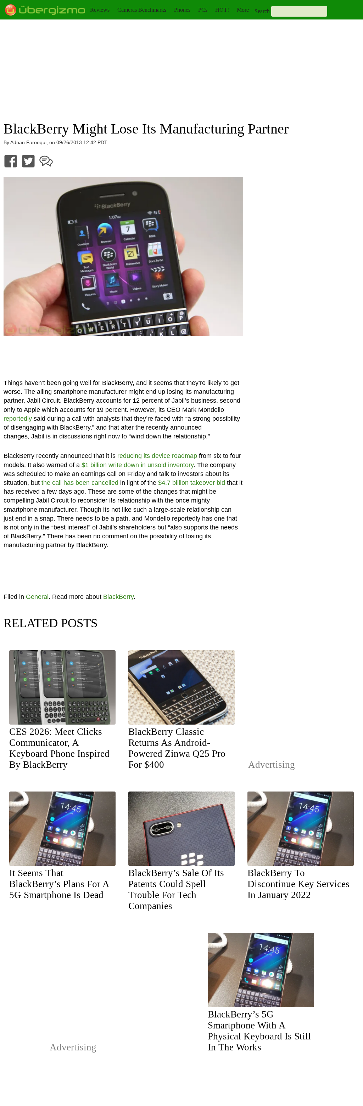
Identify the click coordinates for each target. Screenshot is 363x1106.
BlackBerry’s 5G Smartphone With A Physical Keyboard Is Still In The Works (259, 1031)
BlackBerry (118, 596)
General (37, 596)
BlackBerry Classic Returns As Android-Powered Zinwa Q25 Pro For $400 (176, 748)
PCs (202, 10)
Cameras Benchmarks (141, 10)
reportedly (18, 418)
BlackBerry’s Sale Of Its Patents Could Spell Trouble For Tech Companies (176, 889)
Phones (182, 10)
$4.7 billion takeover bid (191, 482)
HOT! (222, 10)
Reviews (100, 10)
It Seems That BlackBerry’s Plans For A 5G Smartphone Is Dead (59, 884)
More (243, 10)
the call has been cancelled (79, 482)
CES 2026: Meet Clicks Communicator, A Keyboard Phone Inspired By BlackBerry (59, 748)
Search (262, 11)
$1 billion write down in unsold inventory (138, 465)
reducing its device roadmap (157, 455)
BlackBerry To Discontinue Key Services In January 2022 (298, 884)
